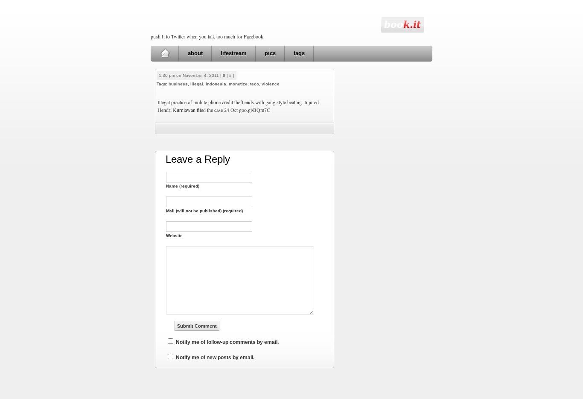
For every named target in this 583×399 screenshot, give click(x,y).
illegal (196, 84)
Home (165, 53)
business (178, 84)
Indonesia (216, 84)
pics (270, 53)
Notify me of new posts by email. (215, 358)
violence (271, 84)
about (195, 53)
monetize (238, 84)
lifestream (234, 53)
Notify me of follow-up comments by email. (227, 342)
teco (254, 84)
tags (299, 53)
